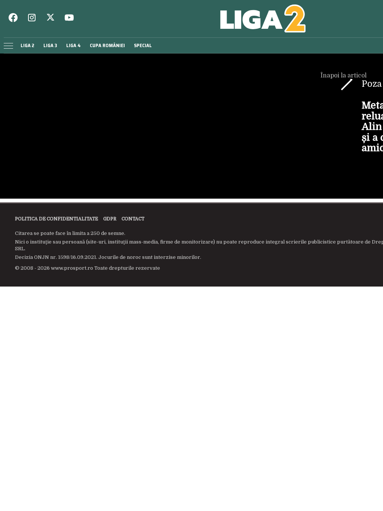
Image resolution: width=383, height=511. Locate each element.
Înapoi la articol (344, 75)
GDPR (109, 218)
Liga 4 (73, 45)
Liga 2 (27, 45)
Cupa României (107, 45)
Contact (133, 218)
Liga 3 (50, 45)
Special (143, 45)
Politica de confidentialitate (56, 218)
